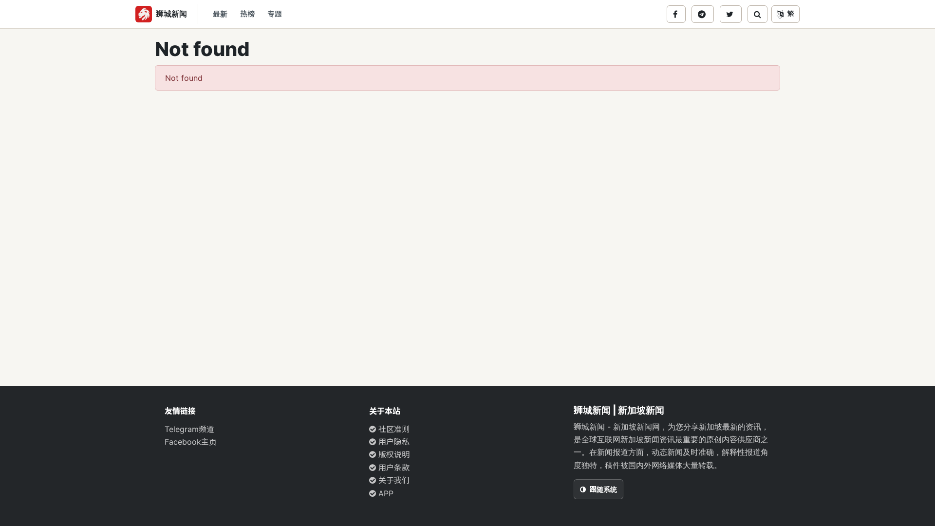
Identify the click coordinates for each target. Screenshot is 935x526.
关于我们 (393, 480)
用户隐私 (393, 442)
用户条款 (393, 467)
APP (384, 493)
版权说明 (393, 454)
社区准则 (393, 429)
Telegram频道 (189, 429)
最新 (220, 14)
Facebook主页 (191, 442)
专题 (274, 14)
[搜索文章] (757, 14)
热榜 (247, 14)
